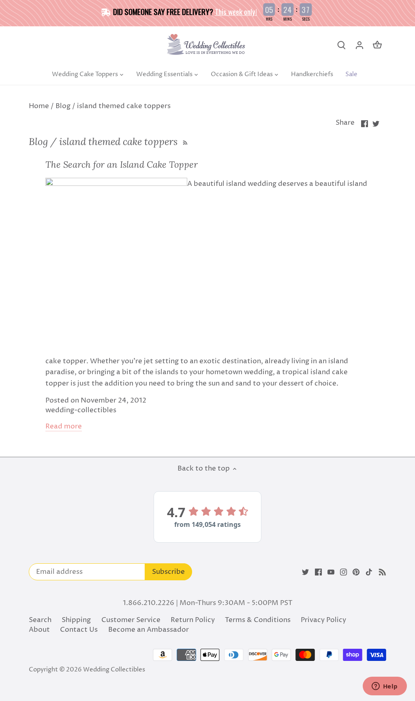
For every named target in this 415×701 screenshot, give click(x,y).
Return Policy (193, 620)
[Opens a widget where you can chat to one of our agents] (384, 687)
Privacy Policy (323, 620)
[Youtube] (330, 572)
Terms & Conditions (258, 620)
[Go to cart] (377, 45)
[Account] (359, 45)
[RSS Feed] (184, 141)
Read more (63, 426)
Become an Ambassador (148, 630)
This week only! (236, 11)
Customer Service (130, 620)
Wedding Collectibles (114, 669)
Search (40, 620)
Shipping (76, 620)
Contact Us (79, 630)
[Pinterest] (356, 572)
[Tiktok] (369, 572)
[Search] (342, 45)
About (39, 630)
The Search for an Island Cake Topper (121, 164)
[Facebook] (318, 572)
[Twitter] (305, 572)
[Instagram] (343, 572)
